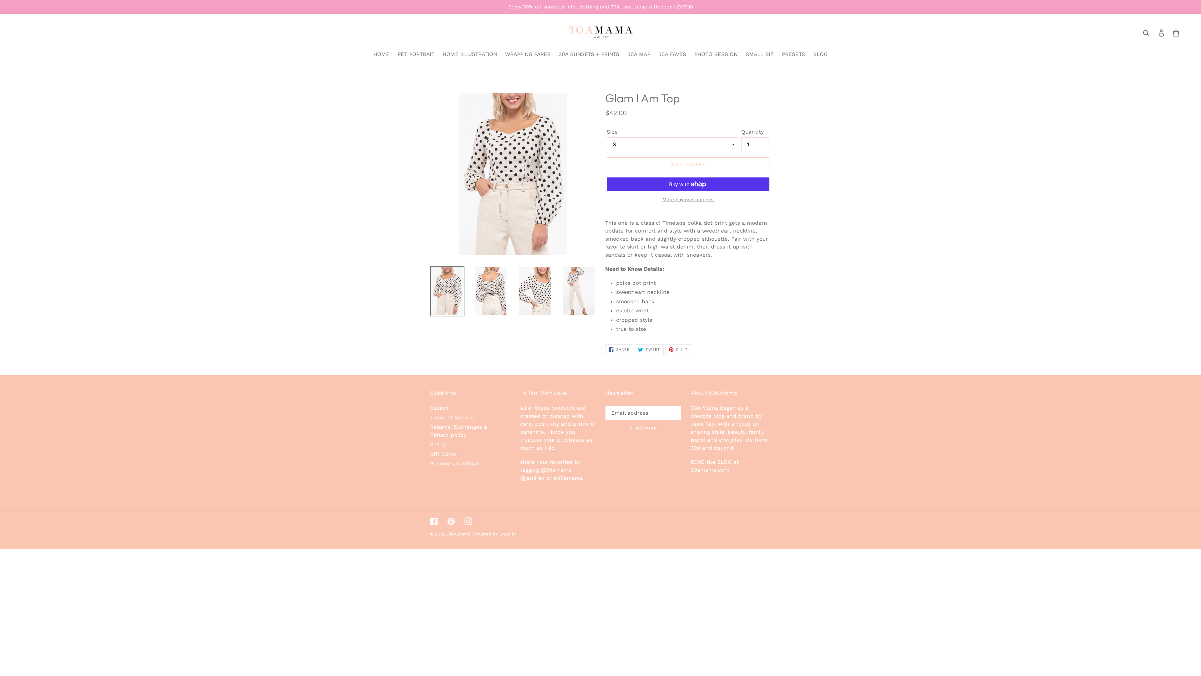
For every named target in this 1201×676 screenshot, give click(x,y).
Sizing (438, 444)
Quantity (752, 132)
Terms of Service (452, 417)
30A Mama (459, 533)
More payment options (688, 199)
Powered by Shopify (494, 533)
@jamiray (532, 478)
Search (439, 408)
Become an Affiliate (456, 463)
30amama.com (710, 470)
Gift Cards (443, 454)
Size (612, 132)
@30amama (556, 470)
